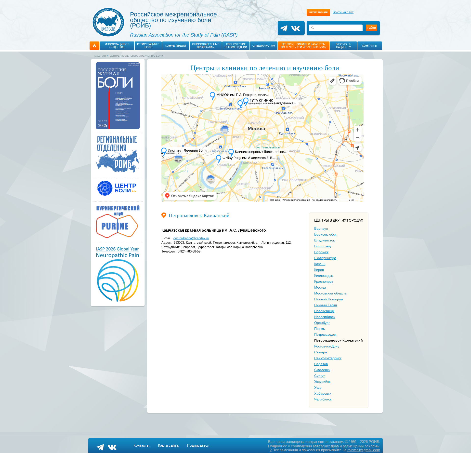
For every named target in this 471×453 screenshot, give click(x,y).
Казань (319, 264)
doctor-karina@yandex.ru (191, 238)
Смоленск (322, 370)
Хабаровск (322, 393)
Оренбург (322, 323)
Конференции (175, 45)
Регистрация (318, 12)
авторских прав (326, 446)
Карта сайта (168, 445)
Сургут (319, 376)
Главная (100, 55)
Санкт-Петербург (327, 358)
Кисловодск (323, 276)
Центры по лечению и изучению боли (136, 55)
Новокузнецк (324, 311)
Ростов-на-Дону (326, 346)
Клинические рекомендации (236, 46)
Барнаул (321, 228)
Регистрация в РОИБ (148, 46)
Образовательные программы (205, 46)
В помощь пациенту (343, 46)
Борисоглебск (325, 234)
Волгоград (322, 246)
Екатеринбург (325, 258)
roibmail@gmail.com (363, 450)
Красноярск (323, 281)
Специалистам (263, 45)
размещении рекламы (361, 446)
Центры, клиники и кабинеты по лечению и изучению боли (304, 46)
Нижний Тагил (325, 305)
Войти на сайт (343, 12)
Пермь (319, 329)
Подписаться (198, 445)
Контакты (369, 45)
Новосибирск (324, 317)
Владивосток (324, 240)
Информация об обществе (117, 46)
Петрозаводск (325, 334)
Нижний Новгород (328, 299)
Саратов (321, 364)
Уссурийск (322, 382)
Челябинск (322, 399)
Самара (320, 352)
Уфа (317, 387)
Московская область (330, 293)
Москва (320, 287)
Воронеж (321, 252)
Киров (319, 270)
